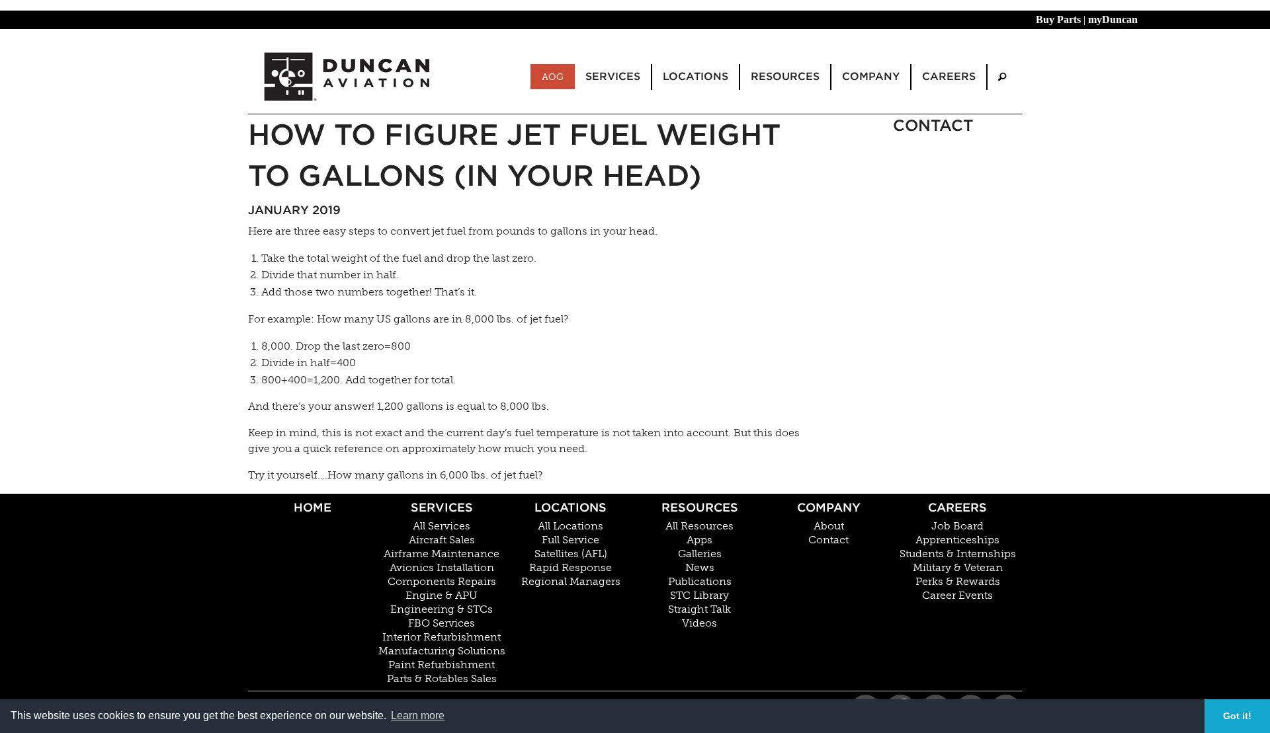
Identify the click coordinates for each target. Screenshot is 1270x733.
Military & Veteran (958, 567)
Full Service (570, 540)
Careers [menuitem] (949, 76)
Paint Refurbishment (441, 665)
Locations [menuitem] (695, 76)
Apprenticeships (957, 540)
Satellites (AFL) (570, 554)
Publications (700, 581)
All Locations (570, 526)
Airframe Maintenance (441, 554)
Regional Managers (570, 581)
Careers (957, 507)
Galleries (700, 554)
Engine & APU (441, 595)
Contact (828, 540)
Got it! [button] (1237, 716)
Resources (699, 507)
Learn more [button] (417, 715)
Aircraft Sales (442, 540)
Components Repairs (442, 581)
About (829, 526)
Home (312, 507)
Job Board (957, 526)
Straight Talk (699, 609)
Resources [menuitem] (785, 76)
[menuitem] (1002, 77)
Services (442, 507)
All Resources (699, 526)
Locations (570, 507)
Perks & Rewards (957, 581)
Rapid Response (570, 567)
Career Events (957, 595)
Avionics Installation (442, 567)
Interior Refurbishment (441, 637)
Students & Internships (958, 554)
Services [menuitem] (612, 76)
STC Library (699, 595)
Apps (699, 540)
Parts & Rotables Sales (442, 679)
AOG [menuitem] (553, 77)
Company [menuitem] (871, 76)
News (699, 567)
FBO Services (441, 623)
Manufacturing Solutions (441, 651)
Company (829, 507)
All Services (441, 526)
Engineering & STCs (441, 609)
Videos (699, 623)
